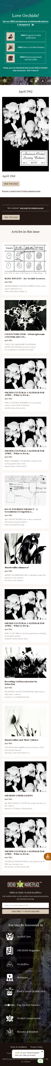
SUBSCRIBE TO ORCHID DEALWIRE (25, 911)
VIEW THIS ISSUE (11, 184)
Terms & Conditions (18, 1047)
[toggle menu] (49, 81)
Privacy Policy (36, 1047)
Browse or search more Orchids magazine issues (21, 191)
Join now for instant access (32, 208)
